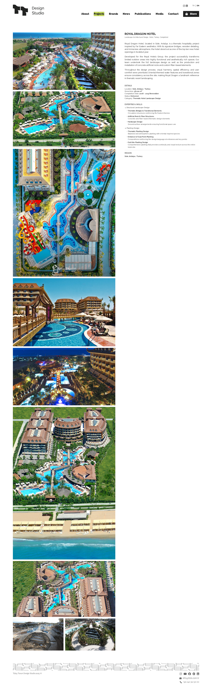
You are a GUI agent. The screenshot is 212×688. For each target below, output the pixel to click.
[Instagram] (184, 6)
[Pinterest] (194, 674)
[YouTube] (185, 674)
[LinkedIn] (187, 6)
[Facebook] (189, 674)
